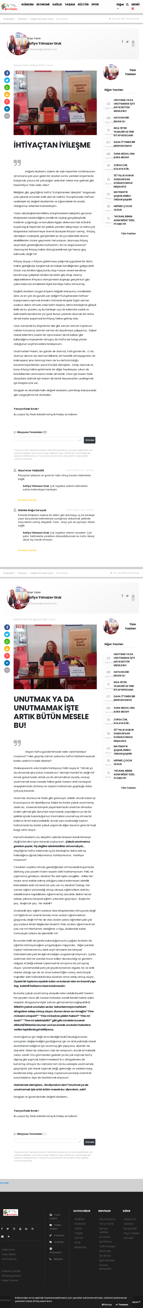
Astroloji (128, 1238)
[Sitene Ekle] (10, 1236)
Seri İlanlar (105, 1255)
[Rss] (34, 1228)
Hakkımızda (8, 1249)
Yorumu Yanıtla (27, 500)
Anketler (128, 1224)
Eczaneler (105, 1237)
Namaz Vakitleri (103, 1230)
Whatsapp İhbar (11, 1276)
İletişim (58, 1259)
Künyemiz (55, 1252)
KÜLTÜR (83, 4)
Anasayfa (8, 19)
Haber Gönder (10, 1280)
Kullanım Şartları (11, 1271)
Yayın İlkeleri (9, 1254)
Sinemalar (105, 1251)
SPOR (95, 4)
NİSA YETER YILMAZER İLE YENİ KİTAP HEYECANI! (124, 132)
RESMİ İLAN (80, 1247)
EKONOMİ (43, 4)
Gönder (90, 440)
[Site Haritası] (3, 1236)
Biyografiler (130, 1228)
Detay (108, 1304)
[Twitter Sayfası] (9, 1228)
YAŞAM (70, 4)
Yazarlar (22, 19)
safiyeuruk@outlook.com (42, 49)
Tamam (123, 1304)
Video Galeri (56, 1226)
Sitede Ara (130, 1219)
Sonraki (4, 1183)
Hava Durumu (107, 1219)
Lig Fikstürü (105, 1241)
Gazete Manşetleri (105, 1267)
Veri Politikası (9, 1259)
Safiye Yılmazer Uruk (42, 19)
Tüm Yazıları (128, 233)
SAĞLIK (57, 4)
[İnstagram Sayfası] (15, 1228)
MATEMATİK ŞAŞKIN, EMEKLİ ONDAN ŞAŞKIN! (123, 195)
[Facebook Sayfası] (3, 1228)
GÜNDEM (27, 4)
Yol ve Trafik (106, 1224)
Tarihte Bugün (107, 1246)
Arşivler (59, 1242)
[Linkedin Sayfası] (27, 1228)
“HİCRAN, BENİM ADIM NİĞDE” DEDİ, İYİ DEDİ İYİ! (124, 220)
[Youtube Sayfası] (21, 1228)
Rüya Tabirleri (132, 1233)
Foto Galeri (55, 1216)
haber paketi (7, 1304)
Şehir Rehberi (107, 1260)
